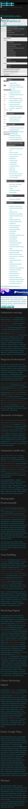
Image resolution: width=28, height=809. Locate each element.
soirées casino (14, 404)
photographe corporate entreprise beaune (15, 531)
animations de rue (17, 485)
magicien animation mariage (11, 350)
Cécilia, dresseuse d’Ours (18, 459)
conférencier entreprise (14, 225)
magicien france (14, 709)
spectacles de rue (20, 487)
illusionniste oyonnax (14, 336)
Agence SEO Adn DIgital (18, 675)
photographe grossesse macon (17, 523)
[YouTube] (3, 3)
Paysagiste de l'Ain (22, 740)
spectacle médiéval (13, 275)
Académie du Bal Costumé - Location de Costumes (12, 765)
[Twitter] (8, 3)
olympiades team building (15, 242)
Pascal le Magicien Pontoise (15, 98)
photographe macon (14, 244)
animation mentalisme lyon (13, 346)
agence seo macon (22, 660)
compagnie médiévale (6, 476)
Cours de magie (13, 410)
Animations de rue (11, 408)
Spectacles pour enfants (21, 426)
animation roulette (22, 366)
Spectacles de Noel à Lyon (15, 277)
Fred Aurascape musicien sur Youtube (15, 801)
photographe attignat (15, 525)
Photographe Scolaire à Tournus (8, 536)
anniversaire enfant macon (7, 378)
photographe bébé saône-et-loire (8, 533)
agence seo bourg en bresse (15, 154)
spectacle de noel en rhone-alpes (8, 370)
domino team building (14, 229)
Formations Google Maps (15, 137)
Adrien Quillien (13, 83)
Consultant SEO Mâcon (6, 652)
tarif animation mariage (10, 439)
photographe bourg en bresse (18, 519)
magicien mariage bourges (20, 354)
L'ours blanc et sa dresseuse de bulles (15, 588)
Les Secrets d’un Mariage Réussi (19, 631)
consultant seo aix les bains (7, 661)
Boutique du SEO (5, 720)
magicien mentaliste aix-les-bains (15, 342)
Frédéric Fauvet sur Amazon (7, 716)
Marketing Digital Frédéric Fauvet (8, 736)
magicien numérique (9, 340)
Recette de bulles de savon (15, 254)
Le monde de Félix (5, 689)
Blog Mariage (12, 158)
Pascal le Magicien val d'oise (16, 100)
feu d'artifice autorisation (15, 586)
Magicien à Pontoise (5, 319)
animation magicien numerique (19, 376)
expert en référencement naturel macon (14, 627)
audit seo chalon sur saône (7, 665)
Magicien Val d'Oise (5, 738)
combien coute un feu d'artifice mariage (10, 703)
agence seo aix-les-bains (20, 661)
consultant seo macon (14, 165)
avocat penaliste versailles (15, 722)
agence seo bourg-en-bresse (11, 671)
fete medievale (12, 231)
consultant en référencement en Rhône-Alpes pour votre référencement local (14, 619)
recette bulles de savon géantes (8, 483)
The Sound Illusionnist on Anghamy (13, 793)
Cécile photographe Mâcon (11, 507)
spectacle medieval (21, 474)
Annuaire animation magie (7, 297)
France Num (12, 169)
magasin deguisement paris (15, 139)
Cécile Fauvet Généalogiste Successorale (11, 742)
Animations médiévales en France (8, 603)
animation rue (12, 223)
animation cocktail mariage (15, 206)
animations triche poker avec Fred (13, 577)
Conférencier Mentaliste (15, 199)
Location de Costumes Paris (7, 767)
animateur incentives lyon (15, 364)
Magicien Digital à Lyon (17, 329)
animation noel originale (19, 481)
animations (16, 424)
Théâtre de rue (11, 487)
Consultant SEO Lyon (14, 129)
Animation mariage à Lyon (9, 426)
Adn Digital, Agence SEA (13, 625)
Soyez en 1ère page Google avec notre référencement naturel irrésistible (15, 175)
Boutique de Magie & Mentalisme (12, 406)
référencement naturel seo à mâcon (9, 669)
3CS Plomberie (14, 744)
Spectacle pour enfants (21, 408)
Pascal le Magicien (21, 736)
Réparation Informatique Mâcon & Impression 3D (12, 763)
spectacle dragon (13, 271)
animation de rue (13, 211)
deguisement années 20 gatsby (16, 131)
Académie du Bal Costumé (16, 720)
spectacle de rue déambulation (16, 267)
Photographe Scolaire (14, 252)
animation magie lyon (12, 372)
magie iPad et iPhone (5, 332)
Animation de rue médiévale (16, 213)
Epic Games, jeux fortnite (15, 184)
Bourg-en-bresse (9, 511)
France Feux (12, 233)
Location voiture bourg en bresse (19, 775)
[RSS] (12, 3)
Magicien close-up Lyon (15, 90)
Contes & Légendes (14, 227)
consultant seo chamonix (6, 663)
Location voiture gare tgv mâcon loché (10, 773)
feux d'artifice (11, 305)
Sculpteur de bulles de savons (7, 593)
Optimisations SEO (14, 656)
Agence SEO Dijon (21, 748)
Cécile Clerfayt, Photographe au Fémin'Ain (11, 750)
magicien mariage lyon (14, 118)
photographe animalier (14, 120)
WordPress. (23, 309)
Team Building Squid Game (13, 605)
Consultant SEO (13, 164)
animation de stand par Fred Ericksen (16, 327)
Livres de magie (5, 410)
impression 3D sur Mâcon (7, 695)
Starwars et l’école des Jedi (15, 429)
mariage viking (22, 433)
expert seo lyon (22, 718)
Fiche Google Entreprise (13, 658)
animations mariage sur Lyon (7, 392)
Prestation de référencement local (18, 646)
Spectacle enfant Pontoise (15, 102)
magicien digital (4, 364)
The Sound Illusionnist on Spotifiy (9, 785)
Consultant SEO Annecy (17, 650)
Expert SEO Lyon (15, 648)
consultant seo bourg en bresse (8, 623)
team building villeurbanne (14, 563)
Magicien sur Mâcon (19, 319)
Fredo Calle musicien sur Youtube (14, 797)
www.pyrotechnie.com (16, 601)
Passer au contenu (5, 1)
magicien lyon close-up (6, 368)
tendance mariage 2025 (21, 701)
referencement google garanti (20, 663)
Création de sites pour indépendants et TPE (11, 629)
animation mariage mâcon (15, 221)
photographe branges (9, 529)
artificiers (20, 584)
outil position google (6, 675)
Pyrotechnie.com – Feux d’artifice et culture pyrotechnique (13, 20)
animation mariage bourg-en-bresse (9, 437)
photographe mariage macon (16, 250)
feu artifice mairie (12, 584)
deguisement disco (13, 133)
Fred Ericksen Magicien (14, 752)
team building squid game (15, 283)
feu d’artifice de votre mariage (13, 396)
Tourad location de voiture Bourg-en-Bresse (14, 771)
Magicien (3, 591)
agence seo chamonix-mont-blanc (14, 667)
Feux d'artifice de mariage (15, 117)
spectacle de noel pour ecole (19, 368)
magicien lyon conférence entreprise (9, 344)
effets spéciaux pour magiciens (14, 581)
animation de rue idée (18, 493)
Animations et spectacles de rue (13, 599)
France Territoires (13, 171)
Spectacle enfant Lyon (14, 273)
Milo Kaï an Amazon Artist (14, 805)
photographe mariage (6, 519)
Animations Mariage (9, 756)
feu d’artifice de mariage (12, 575)
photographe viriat (5, 525)
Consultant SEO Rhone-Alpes (10, 748)
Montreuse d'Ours (13, 240)
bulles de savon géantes (11, 491)
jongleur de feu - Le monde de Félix (18, 691)
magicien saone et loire (14, 92)
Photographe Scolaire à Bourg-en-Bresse (14, 534)
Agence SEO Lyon (13, 156)
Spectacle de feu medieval (15, 264)
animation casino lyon (12, 366)
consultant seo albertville (14, 634)
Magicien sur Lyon (19, 317)
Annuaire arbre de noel (15, 299)
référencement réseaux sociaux (20, 673)
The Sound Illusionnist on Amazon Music (14, 789)
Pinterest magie (13, 192)
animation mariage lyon (15, 219)
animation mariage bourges (7, 354)
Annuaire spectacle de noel (14, 301)
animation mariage (6, 329)
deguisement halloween (14, 135)
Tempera (18, 309)
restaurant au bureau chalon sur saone (13, 379)
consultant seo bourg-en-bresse (16, 127)
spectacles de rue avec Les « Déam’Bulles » (11, 489)
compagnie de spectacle (6, 474)
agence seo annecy (13, 152)
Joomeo (11, 188)
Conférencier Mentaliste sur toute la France (16, 591)
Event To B (12, 167)
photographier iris (5, 523)
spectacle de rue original (15, 269)
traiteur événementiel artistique (13, 711)
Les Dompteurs (13, 238)
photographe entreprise (14, 190)
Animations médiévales (14, 85)
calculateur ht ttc (13, 660)
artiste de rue (19, 483)
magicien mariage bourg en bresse (15, 352)
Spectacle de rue (13, 265)
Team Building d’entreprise (13, 559)
